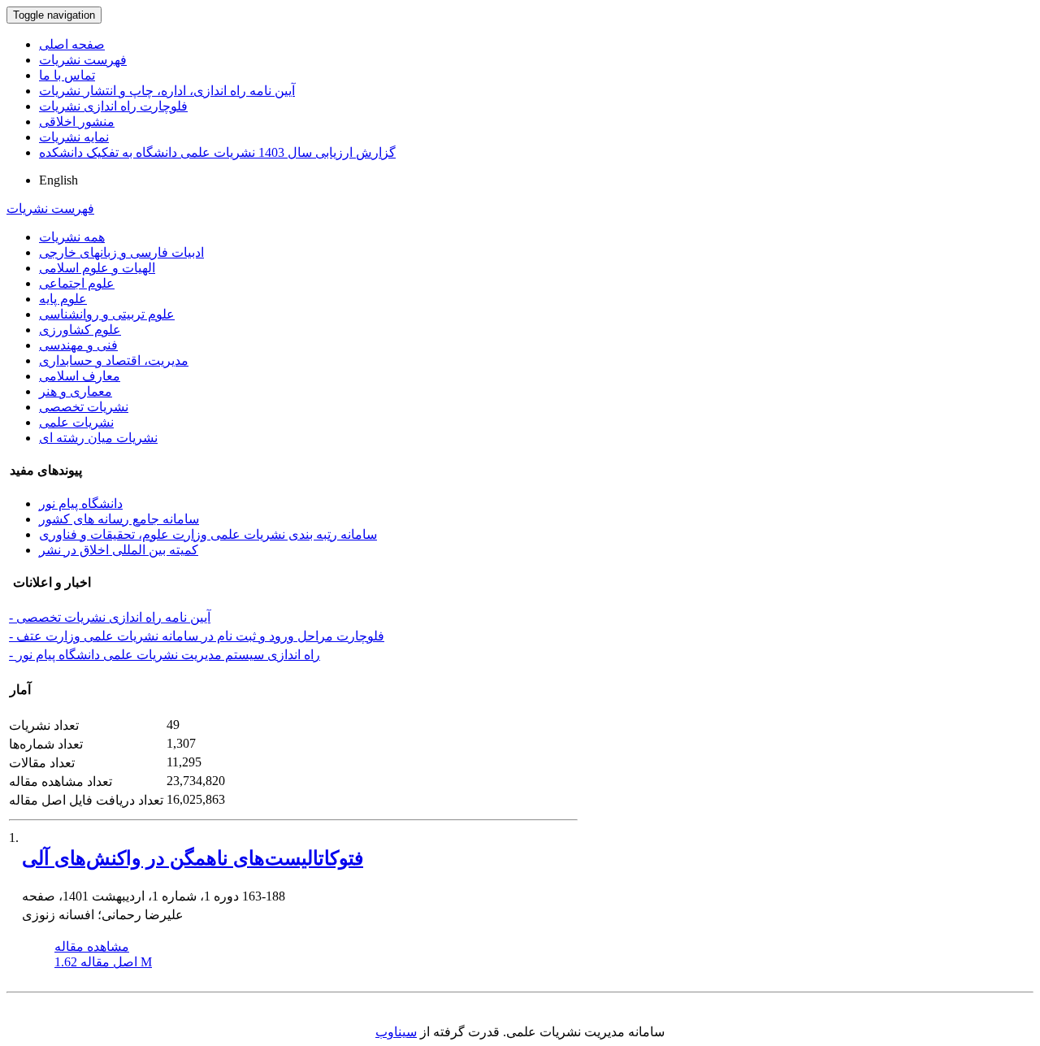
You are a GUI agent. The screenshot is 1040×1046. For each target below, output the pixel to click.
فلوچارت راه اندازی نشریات (113, 106)
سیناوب (396, 1032)
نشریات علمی (76, 422)
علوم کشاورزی (80, 329)
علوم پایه (63, 299)
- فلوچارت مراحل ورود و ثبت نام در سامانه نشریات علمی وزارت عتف (196, 636)
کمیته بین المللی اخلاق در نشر (118, 550)
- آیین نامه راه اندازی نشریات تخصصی (109, 617)
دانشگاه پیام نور (81, 503)
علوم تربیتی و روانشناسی (107, 314)
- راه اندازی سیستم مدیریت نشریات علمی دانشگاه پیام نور (164, 655)
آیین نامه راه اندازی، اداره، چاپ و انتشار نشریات (167, 91)
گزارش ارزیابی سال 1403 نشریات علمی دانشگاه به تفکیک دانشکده (217, 152)
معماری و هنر (75, 391)
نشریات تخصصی (83, 407)
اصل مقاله (103, 962)
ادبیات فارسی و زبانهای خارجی (121, 252)
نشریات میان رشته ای (98, 438)
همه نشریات (72, 237)
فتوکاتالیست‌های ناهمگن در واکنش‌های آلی (192, 858)
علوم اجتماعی (77, 283)
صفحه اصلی (72, 44)
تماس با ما (67, 75)
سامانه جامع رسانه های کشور (119, 519)
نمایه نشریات (74, 137)
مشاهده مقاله (91, 946)
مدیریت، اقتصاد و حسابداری (113, 360)
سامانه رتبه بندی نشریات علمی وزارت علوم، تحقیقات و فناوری (208, 534)
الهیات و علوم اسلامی (97, 268)
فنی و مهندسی (78, 345)
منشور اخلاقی (77, 121)
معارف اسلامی (79, 376)
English (58, 180)
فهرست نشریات (83, 60)
